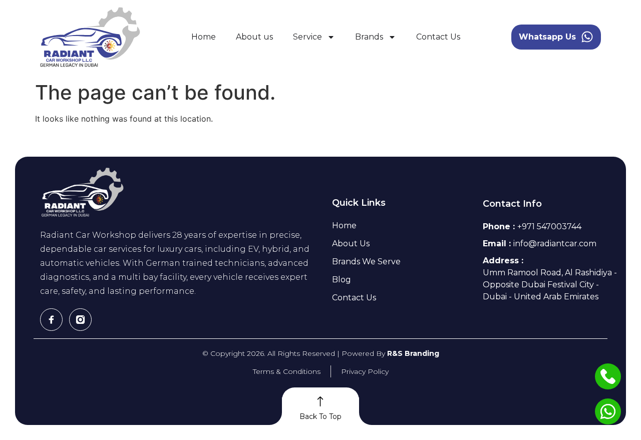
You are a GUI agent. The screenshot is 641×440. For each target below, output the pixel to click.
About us (254, 37)
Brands (369, 37)
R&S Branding (413, 353)
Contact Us (438, 37)
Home (203, 37)
